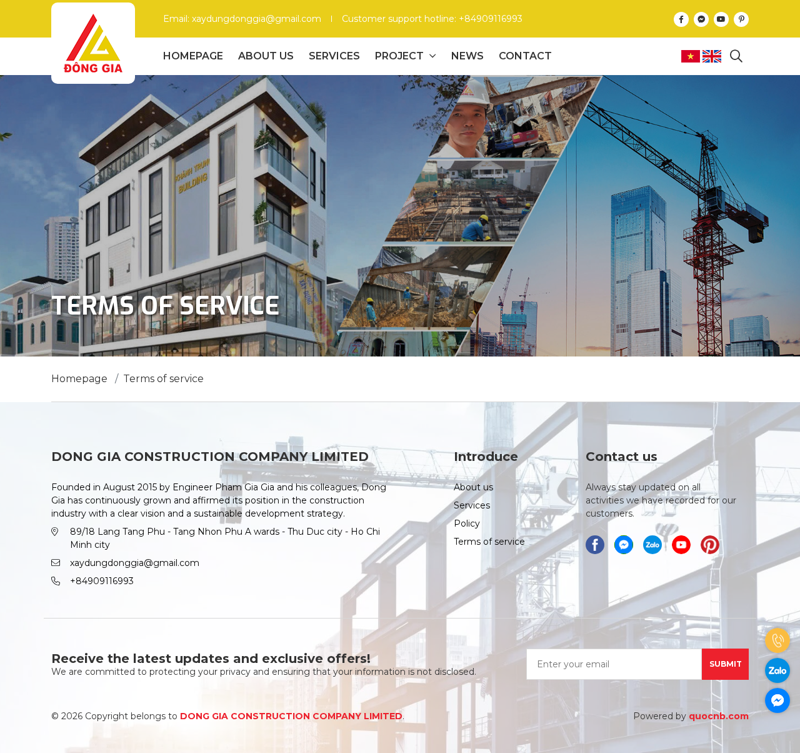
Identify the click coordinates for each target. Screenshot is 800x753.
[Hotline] (777, 640)
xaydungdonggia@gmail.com (134, 563)
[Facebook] (681, 18)
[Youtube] (721, 18)
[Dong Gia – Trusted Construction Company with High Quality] (93, 43)
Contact (525, 56)
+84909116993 (102, 581)
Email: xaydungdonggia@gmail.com (242, 18)
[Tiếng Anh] (713, 56)
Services (334, 56)
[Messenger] (701, 18)
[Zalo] (777, 670)
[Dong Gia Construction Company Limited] (652, 544)
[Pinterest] (741, 18)
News (467, 56)
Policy (467, 523)
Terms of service (489, 541)
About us (266, 56)
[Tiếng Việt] (691, 56)
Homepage (193, 56)
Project (399, 56)
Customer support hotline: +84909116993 (432, 18)
